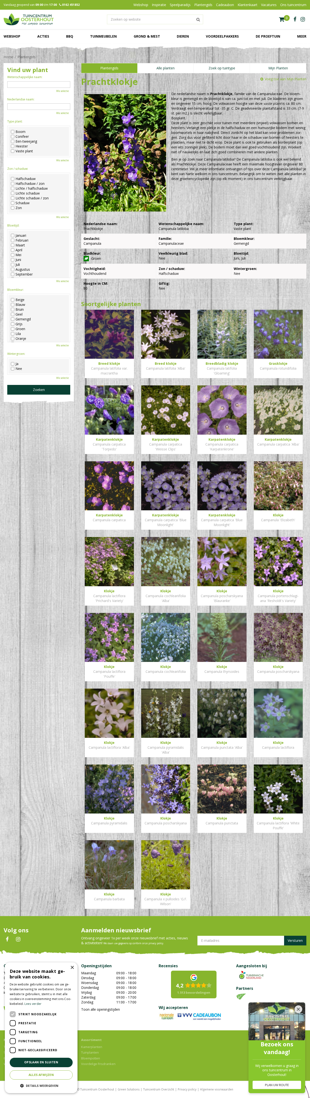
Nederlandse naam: (20, 99)
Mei (18, 255)
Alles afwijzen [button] (41, 1075)
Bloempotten (90, 1058)
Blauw (20, 304)
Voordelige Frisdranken (98, 1064)
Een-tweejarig (26, 141)
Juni (18, 259)
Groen (20, 329)
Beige (20, 299)
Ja (17, 364)
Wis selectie (62, 91)
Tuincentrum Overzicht (158, 1089)
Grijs (19, 324)
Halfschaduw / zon (30, 183)
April (19, 250)
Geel (19, 314)
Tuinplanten (90, 1052)
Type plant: (15, 121)
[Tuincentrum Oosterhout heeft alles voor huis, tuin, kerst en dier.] (29, 19)
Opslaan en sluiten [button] (41, 1062)
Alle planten (165, 68)
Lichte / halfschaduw (32, 188)
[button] (41, 1085)
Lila (18, 333)
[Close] (298, 1009)
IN (18, 939)
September (24, 274)
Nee (19, 368)
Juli (18, 264)
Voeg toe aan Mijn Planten (285, 79)
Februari (22, 240)
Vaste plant (24, 151)
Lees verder (32, 1004)
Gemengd (23, 319)
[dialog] (41, 1027)
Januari (21, 235)
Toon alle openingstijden (100, 1009)
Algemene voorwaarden (216, 1089)
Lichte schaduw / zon (32, 198)
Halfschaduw (26, 178)
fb (295, 19)
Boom (20, 131)
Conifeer (22, 136)
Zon (19, 208)
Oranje (21, 338)
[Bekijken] (284, 19)
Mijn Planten (278, 68)
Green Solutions (129, 1089)
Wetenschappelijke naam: (24, 77)
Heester (22, 146)
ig (302, 19)
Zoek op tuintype (222, 68)
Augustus (23, 269)
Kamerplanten (91, 1047)
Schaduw (23, 203)
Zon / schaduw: (17, 168)
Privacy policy (187, 1089)
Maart (20, 245)
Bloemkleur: (15, 289)
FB (7, 939)
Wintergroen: (16, 353)
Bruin (20, 309)
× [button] (72, 967)
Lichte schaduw (28, 193)
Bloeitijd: (13, 225)
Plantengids (109, 68)
